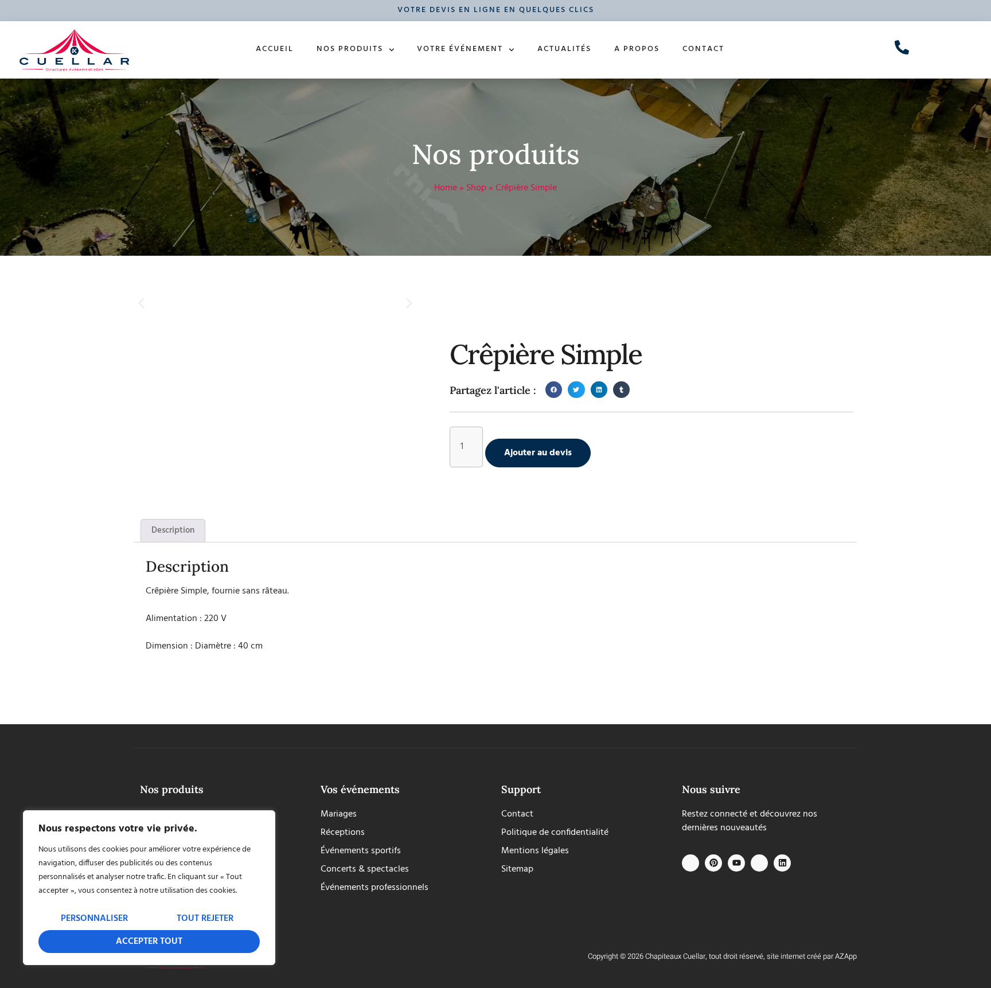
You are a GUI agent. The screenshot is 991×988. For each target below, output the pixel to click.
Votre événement (460, 49)
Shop (476, 188)
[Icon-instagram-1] (759, 863)
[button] (141, 303)
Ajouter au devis (538, 453)
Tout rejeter (205, 918)
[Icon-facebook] (690, 863)
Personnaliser (94, 918)
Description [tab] (172, 530)
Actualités (564, 49)
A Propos (637, 49)
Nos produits (350, 49)
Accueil (275, 49)
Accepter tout (149, 941)
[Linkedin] (782, 863)
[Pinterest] (713, 863)
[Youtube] (736, 863)
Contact (703, 49)
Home (445, 188)
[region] (149, 887)
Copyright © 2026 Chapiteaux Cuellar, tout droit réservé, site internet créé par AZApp (722, 956)
